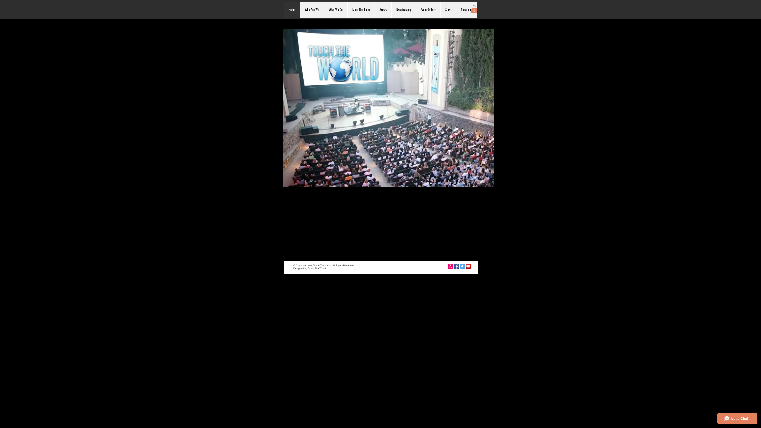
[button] (474, 9)
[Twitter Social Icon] (462, 266)
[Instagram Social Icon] (450, 266)
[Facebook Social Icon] (456, 266)
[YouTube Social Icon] (468, 266)
